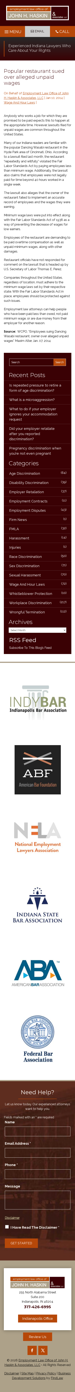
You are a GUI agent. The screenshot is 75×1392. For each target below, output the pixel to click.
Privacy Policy (46, 1373)
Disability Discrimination (28, 483)
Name (10, 1122)
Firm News (18, 520)
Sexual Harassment (25, 575)
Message (12, 1186)
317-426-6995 (37, 1307)
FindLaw (57, 1378)
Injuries (15, 547)
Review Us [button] (37, 1337)
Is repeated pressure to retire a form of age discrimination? (35, 387)
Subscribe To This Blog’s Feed (30, 648)
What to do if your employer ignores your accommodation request (33, 414)
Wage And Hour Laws (19, 102)
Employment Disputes (27, 510)
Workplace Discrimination (30, 603)
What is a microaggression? (32, 400)
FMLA (14, 529)
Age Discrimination (24, 473)
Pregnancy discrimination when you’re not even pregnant (35, 450)
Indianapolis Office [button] (37, 1318)
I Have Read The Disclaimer (35, 1227)
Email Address (18, 1143)
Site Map (27, 1373)
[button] (12, 31)
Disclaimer (12, 1218)
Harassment (19, 538)
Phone (11, 1165)
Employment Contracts (28, 501)
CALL (64, 31)
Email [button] (39, 31)
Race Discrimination (25, 557)
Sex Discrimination (24, 566)
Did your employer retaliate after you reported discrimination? (32, 434)
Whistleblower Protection (30, 594)
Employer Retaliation (26, 492)
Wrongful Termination (27, 612)
